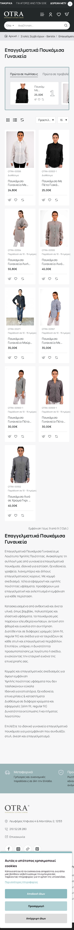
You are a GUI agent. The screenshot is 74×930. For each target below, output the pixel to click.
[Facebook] (9, 849)
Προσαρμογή (36, 906)
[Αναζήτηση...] (66, 25)
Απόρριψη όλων (36, 918)
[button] (35, 99)
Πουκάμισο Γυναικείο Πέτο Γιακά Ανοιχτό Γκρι (18, 420)
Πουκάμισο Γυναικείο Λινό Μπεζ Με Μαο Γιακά (52, 262)
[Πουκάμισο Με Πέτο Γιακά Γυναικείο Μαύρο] (22, 93)
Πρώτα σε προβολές (56, 74)
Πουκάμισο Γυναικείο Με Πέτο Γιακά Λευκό (17, 183)
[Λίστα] (15, 120)
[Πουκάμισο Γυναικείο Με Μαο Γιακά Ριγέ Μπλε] (54, 307)
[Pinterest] (37, 849)
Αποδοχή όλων (36, 893)
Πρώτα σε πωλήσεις (24, 74)
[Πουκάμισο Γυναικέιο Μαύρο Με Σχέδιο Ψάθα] (20, 307)
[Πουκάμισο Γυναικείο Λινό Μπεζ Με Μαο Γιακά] (54, 228)
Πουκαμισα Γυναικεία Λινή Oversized (18, 262)
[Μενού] (42, 14)
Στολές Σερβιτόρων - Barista (38, 36)
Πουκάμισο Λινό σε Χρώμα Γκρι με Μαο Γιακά (20, 499)
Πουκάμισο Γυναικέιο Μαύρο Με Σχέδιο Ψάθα (20, 341)
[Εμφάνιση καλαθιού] (67, 14)
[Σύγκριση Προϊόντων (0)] (21, 120)
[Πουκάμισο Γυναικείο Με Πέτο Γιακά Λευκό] (20, 149)
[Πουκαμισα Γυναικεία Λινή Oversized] (20, 228)
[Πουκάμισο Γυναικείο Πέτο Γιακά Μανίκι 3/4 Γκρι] (54, 386)
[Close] (70, 4)
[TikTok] (28, 849)
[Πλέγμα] (8, 120)
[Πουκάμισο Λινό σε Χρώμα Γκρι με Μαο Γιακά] (20, 465)
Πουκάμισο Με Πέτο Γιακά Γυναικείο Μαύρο (39, 88)
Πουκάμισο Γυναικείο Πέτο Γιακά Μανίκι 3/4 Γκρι (53, 420)
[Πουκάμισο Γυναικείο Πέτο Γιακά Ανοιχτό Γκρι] (20, 386)
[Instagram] (18, 849)
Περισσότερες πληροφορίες (21, 882)
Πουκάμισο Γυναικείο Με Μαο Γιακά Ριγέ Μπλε (52, 341)
